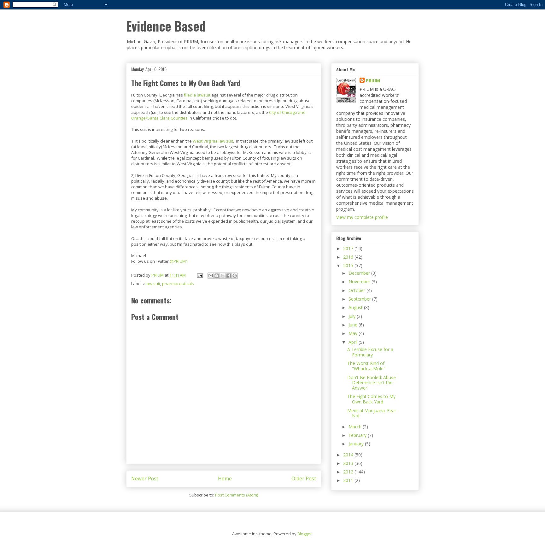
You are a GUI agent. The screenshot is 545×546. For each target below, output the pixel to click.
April (354, 342)
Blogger (304, 534)
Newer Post (144, 478)
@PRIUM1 (179, 261)
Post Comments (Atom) (236, 495)
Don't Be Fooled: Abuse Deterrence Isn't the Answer (371, 382)
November (360, 282)
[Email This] (211, 276)
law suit (153, 283)
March (356, 427)
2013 (349, 463)
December (360, 273)
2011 (349, 480)
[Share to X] (223, 276)
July (353, 316)
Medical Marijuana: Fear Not (371, 413)
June (354, 325)
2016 (349, 257)
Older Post (303, 478)
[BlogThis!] (217, 276)
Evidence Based (166, 25)
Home (225, 478)
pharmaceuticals (178, 283)
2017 (349, 248)
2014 (349, 455)
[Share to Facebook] (229, 276)
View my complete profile (362, 217)
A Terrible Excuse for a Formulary (370, 352)
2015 (349, 265)
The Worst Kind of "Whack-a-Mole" (366, 366)
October (357, 290)
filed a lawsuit (197, 95)
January (357, 444)
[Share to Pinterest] (234, 276)
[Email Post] (199, 275)
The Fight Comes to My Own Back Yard (371, 399)
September (360, 299)
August (356, 307)
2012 (349, 472)
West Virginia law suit (213, 141)
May (354, 333)
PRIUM (373, 81)
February (358, 435)
